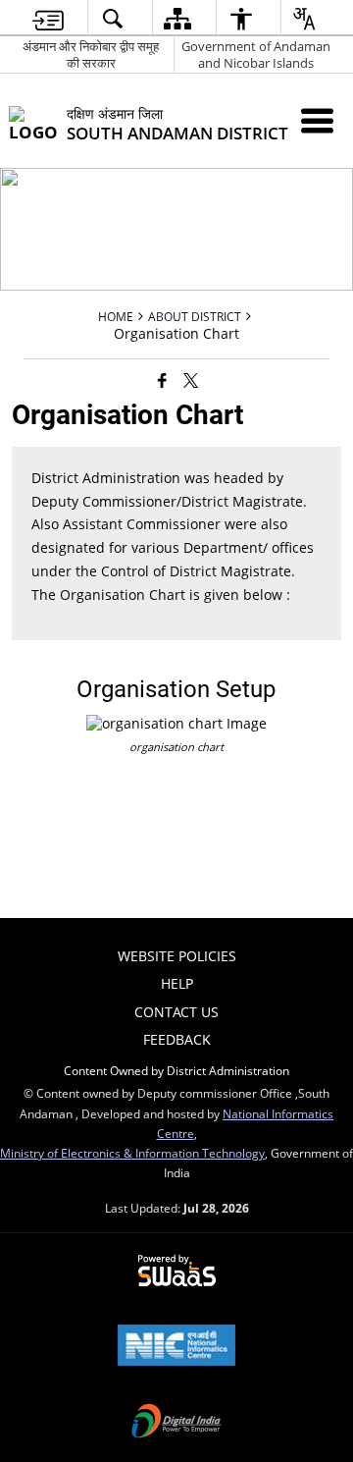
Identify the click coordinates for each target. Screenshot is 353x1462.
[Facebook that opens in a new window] (162, 379)
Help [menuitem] (177, 983)
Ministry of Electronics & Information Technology (132, 1153)
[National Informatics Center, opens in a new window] (176, 1347)
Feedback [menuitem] (177, 1039)
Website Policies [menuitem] (177, 956)
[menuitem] (48, 18)
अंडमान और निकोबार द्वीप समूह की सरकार (91, 54)
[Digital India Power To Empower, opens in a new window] (176, 1422)
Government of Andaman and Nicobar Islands (255, 54)
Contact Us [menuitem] (176, 1011)
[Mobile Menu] (317, 120)
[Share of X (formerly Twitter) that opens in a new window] (190, 379)
